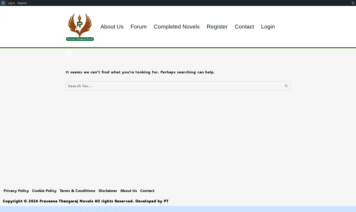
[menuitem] (3, 3)
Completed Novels (177, 27)
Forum (139, 27)
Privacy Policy (16, 190)
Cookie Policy (44, 190)
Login (268, 27)
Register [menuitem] (22, 2)
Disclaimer (107, 190)
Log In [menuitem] (11, 2)
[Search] (286, 85)
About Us (111, 27)
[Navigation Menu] (68, 53)
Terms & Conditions (77, 190)
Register (217, 27)
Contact (244, 27)
